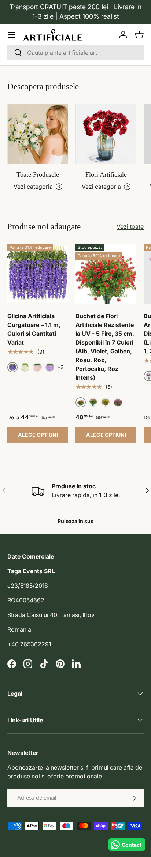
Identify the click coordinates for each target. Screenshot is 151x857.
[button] (139, 35)
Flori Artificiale (106, 174)
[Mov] (93, 402)
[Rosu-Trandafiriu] (118, 402)
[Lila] (49, 367)
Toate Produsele (37, 174)
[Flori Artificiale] (106, 134)
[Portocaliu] (105, 402)
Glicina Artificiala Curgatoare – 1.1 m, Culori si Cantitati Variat (33, 329)
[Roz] (37, 367)
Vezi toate (130, 226)
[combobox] (75, 52)
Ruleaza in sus (75, 521)
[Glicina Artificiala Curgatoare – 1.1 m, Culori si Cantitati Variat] (37, 274)
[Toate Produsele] (38, 134)
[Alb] (25, 367)
